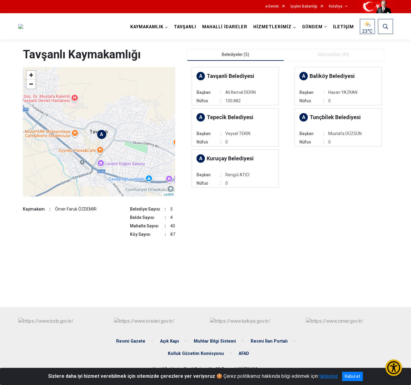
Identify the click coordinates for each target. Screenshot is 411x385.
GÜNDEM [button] (312, 26)
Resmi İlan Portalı (269, 341)
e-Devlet (272, 6)
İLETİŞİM (343, 26)
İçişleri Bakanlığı (303, 6)
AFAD (244, 353)
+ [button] (31, 75)
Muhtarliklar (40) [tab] (333, 54)
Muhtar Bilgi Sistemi (215, 341)
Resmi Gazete (130, 341)
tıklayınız (328, 376)
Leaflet (169, 194)
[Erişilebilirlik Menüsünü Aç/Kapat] (393, 367)
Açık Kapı (169, 341)
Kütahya (335, 6)
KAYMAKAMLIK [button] (146, 26)
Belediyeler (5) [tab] (235, 54)
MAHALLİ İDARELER (224, 26)
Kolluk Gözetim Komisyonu (196, 353)
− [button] (31, 84)
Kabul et (352, 376)
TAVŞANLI (185, 26)
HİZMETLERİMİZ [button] (272, 26)
